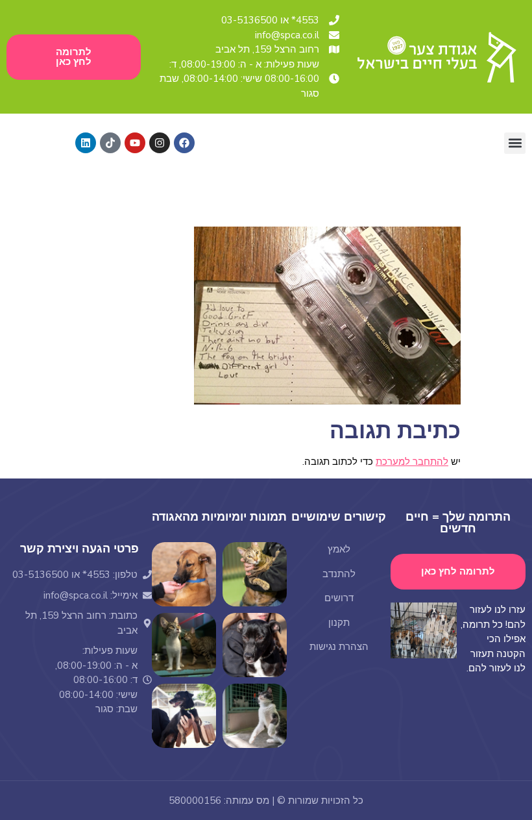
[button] (515, 143)
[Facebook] (184, 142)
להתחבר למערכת (412, 461)
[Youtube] (135, 142)
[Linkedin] (85, 142)
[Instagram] (159, 142)
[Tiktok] (110, 142)
